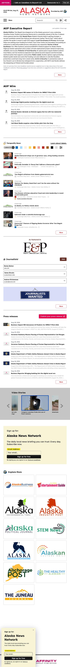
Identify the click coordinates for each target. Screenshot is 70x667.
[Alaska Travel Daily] (18, 550)
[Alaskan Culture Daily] (51, 550)
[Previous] (8, 406)
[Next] (62, 406)
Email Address (13, 449)
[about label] (15, 158)
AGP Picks (5, 3)
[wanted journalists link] (35, 248)
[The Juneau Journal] (18, 594)
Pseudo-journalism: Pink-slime (24, 198)
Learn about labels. (59, 143)
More (60, 75)
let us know (24, 68)
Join (63, 259)
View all (66, 2)
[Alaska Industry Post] (51, 507)
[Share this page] (65, 20)
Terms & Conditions (34, 460)
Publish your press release (51, 316)
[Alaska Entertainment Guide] (51, 485)
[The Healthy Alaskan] (51, 572)
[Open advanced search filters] (61, 20)
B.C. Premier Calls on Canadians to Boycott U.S (23, 3)
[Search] (57, 20)
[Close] (33, 630)
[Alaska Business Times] (18, 485)
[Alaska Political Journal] (18, 529)
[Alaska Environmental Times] (18, 507)
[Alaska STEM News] (51, 529)
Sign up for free (23, 457)
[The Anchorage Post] (18, 572)
